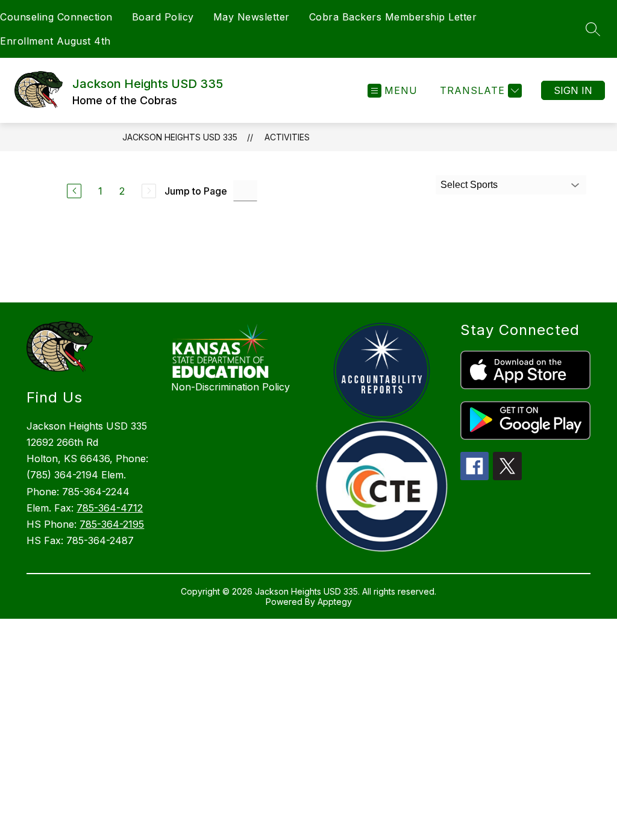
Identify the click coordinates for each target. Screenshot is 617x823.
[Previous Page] (74, 191)
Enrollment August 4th (55, 41)
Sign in (573, 90)
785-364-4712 (110, 508)
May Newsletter (251, 17)
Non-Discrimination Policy (230, 387)
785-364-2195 (112, 524)
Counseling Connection (56, 17)
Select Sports (469, 185)
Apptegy (335, 601)
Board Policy (163, 17)
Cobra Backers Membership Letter (393, 17)
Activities (287, 137)
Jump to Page (195, 191)
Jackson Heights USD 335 (179, 137)
